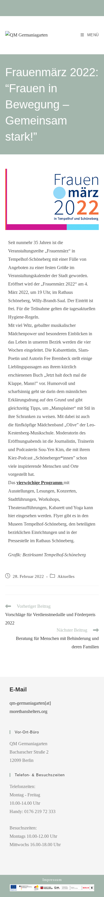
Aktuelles (66, 576)
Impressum (52, 879)
